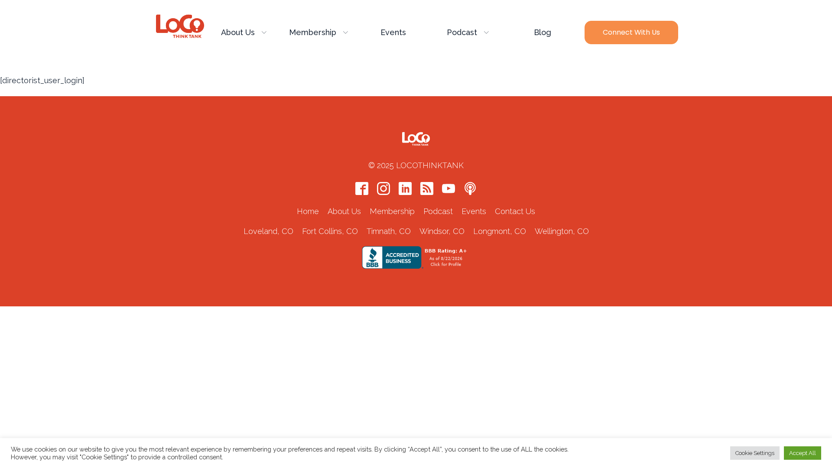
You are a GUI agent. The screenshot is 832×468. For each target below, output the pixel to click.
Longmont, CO (499, 231)
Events (393, 32)
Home (308, 211)
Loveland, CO (268, 231)
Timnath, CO (389, 231)
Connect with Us (631, 32)
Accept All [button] (802, 453)
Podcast (462, 32)
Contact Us (515, 211)
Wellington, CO (562, 231)
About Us (238, 32)
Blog (542, 32)
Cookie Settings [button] (754, 453)
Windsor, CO (442, 231)
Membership (312, 32)
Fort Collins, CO (330, 231)
